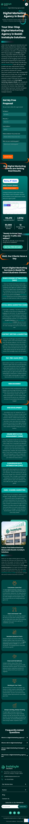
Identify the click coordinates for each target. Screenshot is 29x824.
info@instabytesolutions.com (12, 776)
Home (2, 8)
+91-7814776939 (9, 779)
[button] (26, 4)
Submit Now (8, 157)
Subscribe (23, 806)
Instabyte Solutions (6, 64)
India (6, 8)
